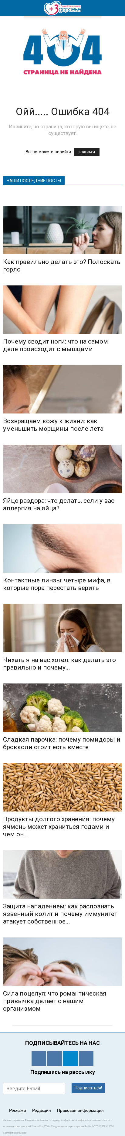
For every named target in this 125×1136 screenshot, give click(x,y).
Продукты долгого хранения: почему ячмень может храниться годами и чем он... (59, 826)
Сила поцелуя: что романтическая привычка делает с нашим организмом (54, 1001)
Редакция (41, 1110)
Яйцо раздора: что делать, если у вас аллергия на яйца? (58, 504)
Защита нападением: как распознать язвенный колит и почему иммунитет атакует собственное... (60, 914)
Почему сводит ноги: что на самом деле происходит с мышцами (55, 345)
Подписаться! (88, 1087)
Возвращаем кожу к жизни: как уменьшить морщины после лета (53, 424)
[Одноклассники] (39, 1058)
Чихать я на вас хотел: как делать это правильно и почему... (59, 663)
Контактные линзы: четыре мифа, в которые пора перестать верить (56, 584)
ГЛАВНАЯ (87, 152)
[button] (116, 8)
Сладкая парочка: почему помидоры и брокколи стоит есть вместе (61, 743)
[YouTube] (86, 1058)
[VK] (54, 1058)
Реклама (17, 1110)
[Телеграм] (70, 1058)
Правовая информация (80, 1110)
